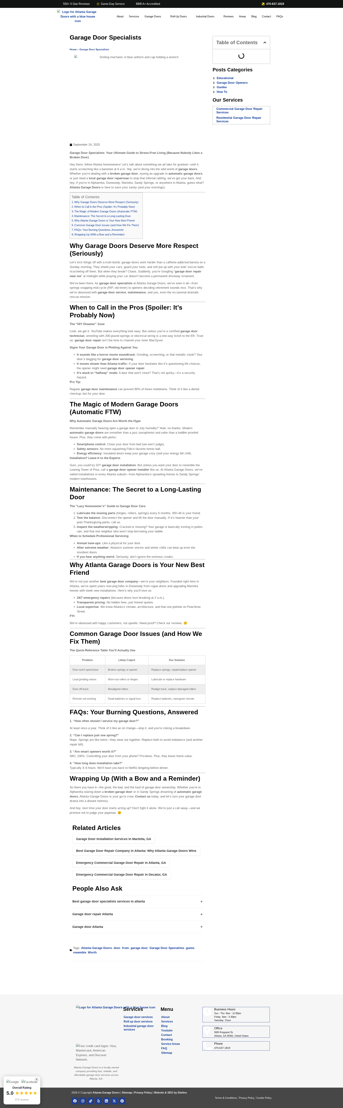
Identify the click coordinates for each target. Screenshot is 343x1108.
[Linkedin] (106, 1100)
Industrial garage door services (139, 1027)
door (117, 948)
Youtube (167, 1030)
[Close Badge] (36, 1079)
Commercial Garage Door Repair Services (239, 110)
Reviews (228, 16)
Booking (167, 1039)
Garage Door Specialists (167, 948)
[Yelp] (98, 1100)
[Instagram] (82, 1100)
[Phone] (207, 1045)
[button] (264, 42)
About (120, 16)
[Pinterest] (122, 1100)
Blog (254, 16)
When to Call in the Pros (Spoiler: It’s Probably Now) (104, 206)
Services (134, 16)
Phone (218, 1043)
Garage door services (138, 1017)
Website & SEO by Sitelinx (170, 1092)
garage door (139, 948)
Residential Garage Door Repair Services (238, 119)
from (125, 948)
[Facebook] (74, 1100)
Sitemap (166, 1052)
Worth (92, 952)
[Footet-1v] (90, 1100)
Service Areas (170, 1043)
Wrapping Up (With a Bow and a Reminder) (99, 234)
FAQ (164, 1048)
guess (190, 948)
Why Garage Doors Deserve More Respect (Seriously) (106, 202)
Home (73, 49)
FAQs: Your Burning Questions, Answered (98, 229)
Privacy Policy (143, 1092)
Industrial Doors (205, 16)
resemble (79, 952)
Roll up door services (138, 1021)
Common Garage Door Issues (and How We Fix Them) (106, 225)
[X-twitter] (114, 1100)
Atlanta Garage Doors (96, 948)
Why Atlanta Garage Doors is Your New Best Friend (104, 220)
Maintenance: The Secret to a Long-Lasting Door (102, 216)
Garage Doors (153, 16)
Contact (266, 16)
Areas (242, 16)
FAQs (279, 16)
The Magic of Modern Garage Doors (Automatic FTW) (105, 211)
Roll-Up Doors (178, 16)
